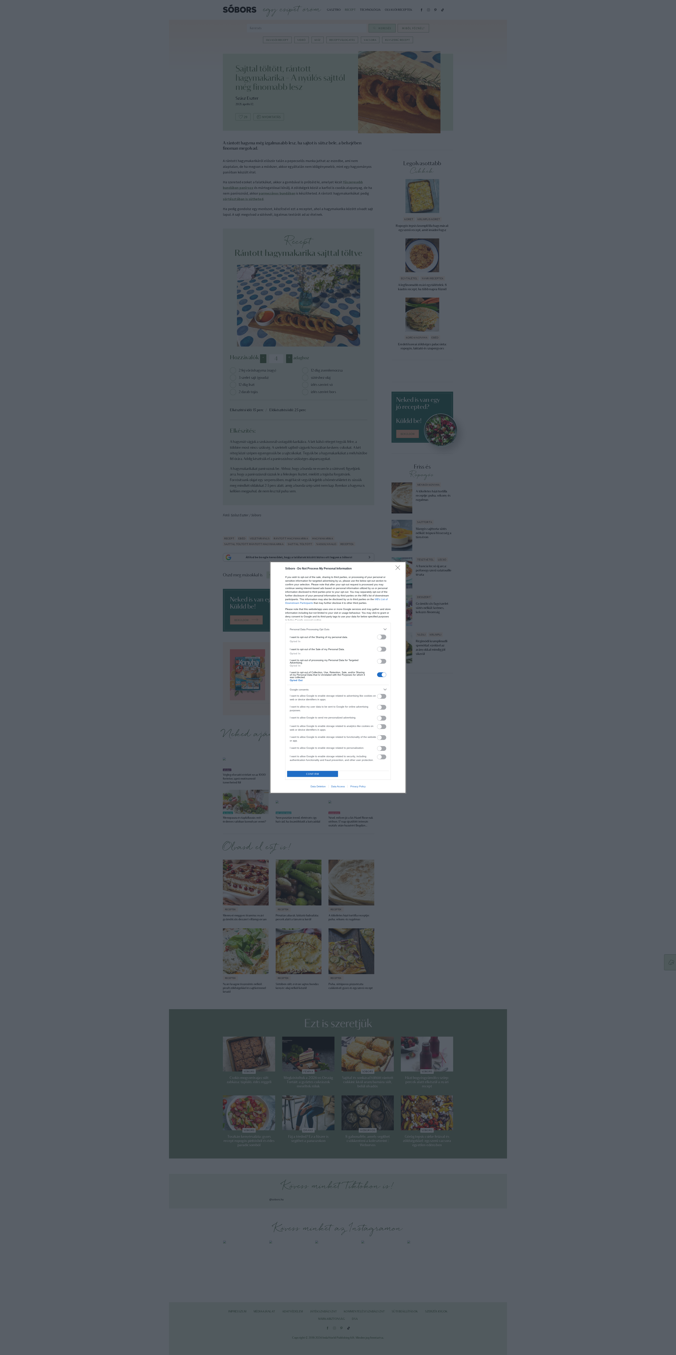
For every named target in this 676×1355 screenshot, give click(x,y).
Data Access (338, 786)
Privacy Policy (358, 786)
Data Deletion (318, 786)
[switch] (381, 637)
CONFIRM (312, 774)
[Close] (399, 568)
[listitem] (338, 629)
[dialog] (338, 677)
